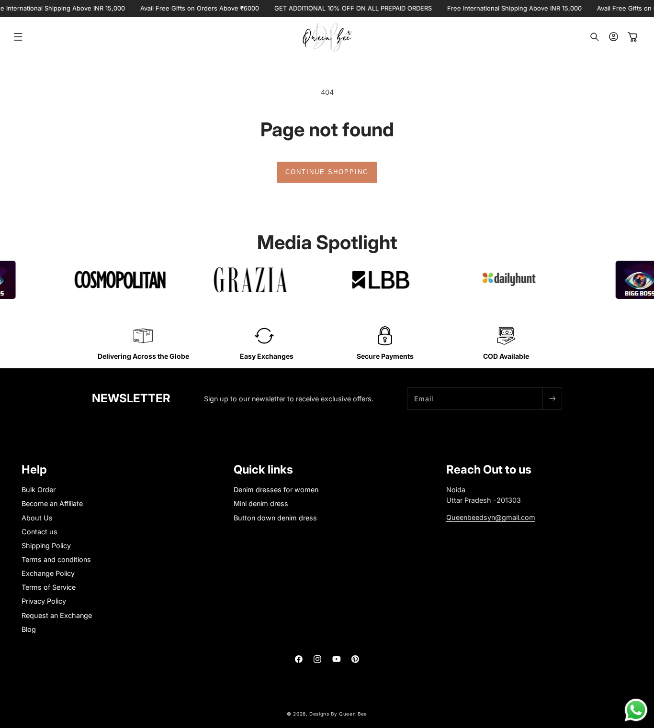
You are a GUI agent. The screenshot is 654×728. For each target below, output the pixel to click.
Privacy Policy (44, 601)
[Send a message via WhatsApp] (636, 710)
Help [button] (34, 469)
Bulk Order (39, 490)
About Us (37, 518)
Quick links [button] (263, 469)
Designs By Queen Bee (338, 714)
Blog (29, 629)
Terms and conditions (56, 559)
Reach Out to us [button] (488, 469)
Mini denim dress (261, 504)
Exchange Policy (48, 573)
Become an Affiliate (52, 504)
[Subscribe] (552, 398)
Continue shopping (327, 172)
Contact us (39, 532)
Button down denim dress (275, 518)
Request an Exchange (57, 615)
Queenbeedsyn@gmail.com (490, 517)
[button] (18, 36)
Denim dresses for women (276, 490)
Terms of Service (49, 588)
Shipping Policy (46, 545)
